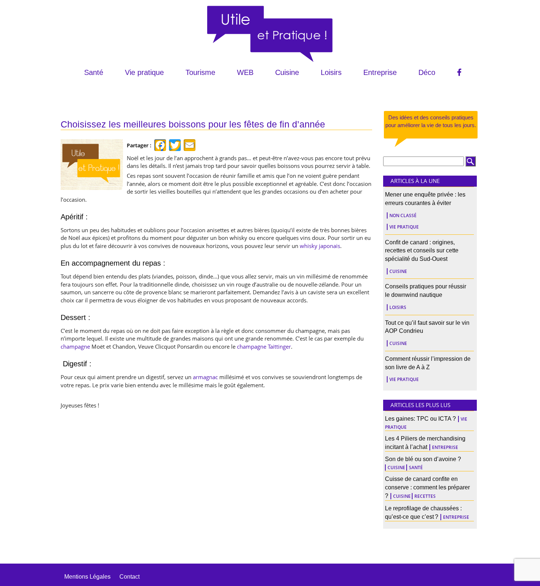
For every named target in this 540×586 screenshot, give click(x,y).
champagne (75, 346)
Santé (93, 72)
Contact (129, 577)
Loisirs (331, 72)
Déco (426, 72)
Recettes (425, 496)
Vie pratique (144, 72)
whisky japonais (320, 245)
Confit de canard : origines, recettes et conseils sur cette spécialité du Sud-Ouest (421, 250)
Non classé (403, 215)
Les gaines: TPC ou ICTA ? (420, 419)
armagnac (205, 377)
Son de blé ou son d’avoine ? (423, 459)
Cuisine (287, 72)
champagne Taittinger (264, 346)
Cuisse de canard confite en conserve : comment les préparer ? (427, 487)
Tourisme (200, 72)
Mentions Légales (87, 577)
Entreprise (380, 72)
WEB (245, 72)
